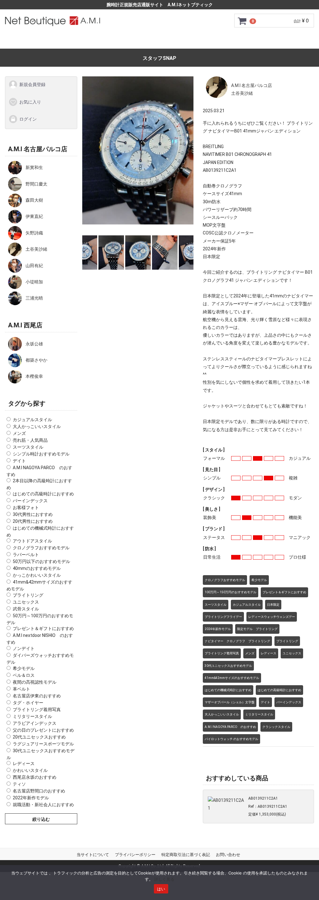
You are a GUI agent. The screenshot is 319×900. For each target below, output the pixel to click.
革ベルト (21, 688)
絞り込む (41, 819)
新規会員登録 (32, 84)
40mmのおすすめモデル (37, 568)
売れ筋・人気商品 (30, 440)
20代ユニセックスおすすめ (39, 736)
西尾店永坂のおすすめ (34, 777)
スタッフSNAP (159, 58)
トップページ (34, 41)
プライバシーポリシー (135, 854)
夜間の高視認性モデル (34, 681)
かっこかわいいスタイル (37, 575)
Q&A (254, 41)
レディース (24, 763)
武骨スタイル (26, 608)
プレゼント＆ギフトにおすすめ (43, 628)
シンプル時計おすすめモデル (41, 453)
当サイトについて (93, 854)
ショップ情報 (223, 41)
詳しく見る (164, 879)
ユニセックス (26, 601)
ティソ (19, 784)
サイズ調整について (174, 41)
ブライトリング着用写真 (37, 709)
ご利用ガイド (74, 41)
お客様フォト (26, 507)
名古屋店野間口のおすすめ (39, 790)
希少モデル (24, 668)
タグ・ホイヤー (28, 702)
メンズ (19, 433)
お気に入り (30, 101)
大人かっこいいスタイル (37, 426)
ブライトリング (28, 594)
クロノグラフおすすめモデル (41, 547)
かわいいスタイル (30, 770)
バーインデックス (30, 500)
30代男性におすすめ (33, 514)
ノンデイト (24, 648)
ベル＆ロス (24, 674)
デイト (19, 460)
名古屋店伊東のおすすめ (37, 695)
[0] (242, 21)
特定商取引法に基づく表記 (185, 854)
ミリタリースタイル (32, 716)
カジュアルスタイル (32, 419)
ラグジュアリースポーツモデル (43, 743)
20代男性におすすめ (33, 520)
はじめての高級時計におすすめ (43, 493)
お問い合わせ (285, 41)
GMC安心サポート (120, 41)
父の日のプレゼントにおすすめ (43, 729)
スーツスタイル (28, 447)
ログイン (28, 119)
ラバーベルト (26, 554)
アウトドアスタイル (32, 540)
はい (161, 888)
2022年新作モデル (31, 797)
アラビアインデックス (34, 722)
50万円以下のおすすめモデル (41, 561)
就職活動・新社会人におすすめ (43, 804)
